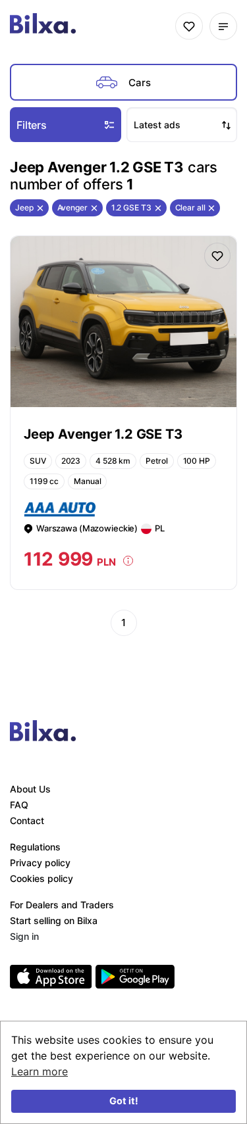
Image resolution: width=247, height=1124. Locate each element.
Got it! (123, 1100)
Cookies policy (41, 878)
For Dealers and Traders (62, 904)
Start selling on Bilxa (53, 920)
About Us (30, 788)
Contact (27, 820)
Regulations (35, 846)
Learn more (39, 1071)
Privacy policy (40, 862)
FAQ (19, 804)
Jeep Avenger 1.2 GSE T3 (103, 434)
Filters (31, 125)
